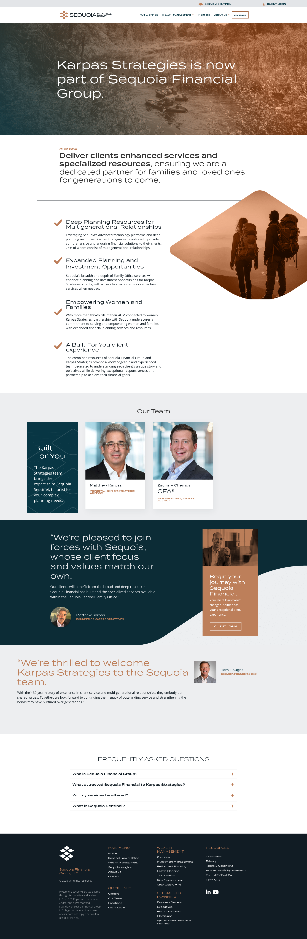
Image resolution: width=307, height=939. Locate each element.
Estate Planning (168, 871)
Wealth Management (176, 15)
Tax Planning (166, 875)
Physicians (164, 915)
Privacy (211, 861)
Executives (165, 906)
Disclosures (214, 856)
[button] (153, 774)
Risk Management (170, 880)
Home (112, 853)
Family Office (148, 15)
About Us (220, 15)
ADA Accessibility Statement (226, 870)
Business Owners (169, 902)
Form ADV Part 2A (219, 875)
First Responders (169, 911)
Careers (113, 893)
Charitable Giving (169, 884)
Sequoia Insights (119, 867)
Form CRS (213, 879)
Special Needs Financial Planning (174, 922)
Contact (240, 15)
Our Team (115, 898)
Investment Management (175, 861)
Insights (204, 15)
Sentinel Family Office (123, 858)
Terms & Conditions (219, 865)
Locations (115, 903)
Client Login (116, 907)
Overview (163, 857)
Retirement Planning (171, 866)
